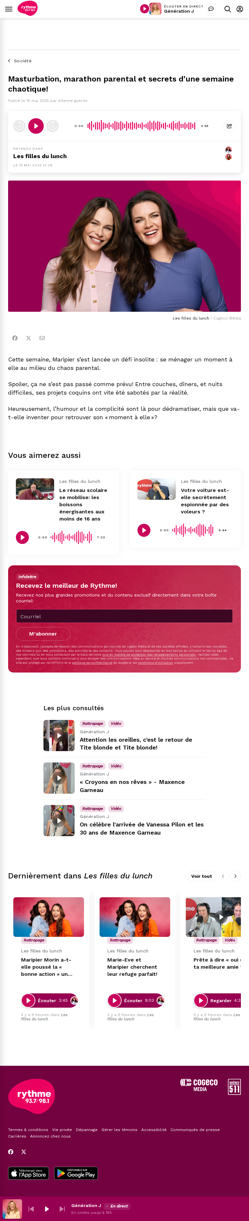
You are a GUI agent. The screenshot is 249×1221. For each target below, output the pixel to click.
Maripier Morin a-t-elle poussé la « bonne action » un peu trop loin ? (46, 967)
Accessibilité (154, 1129)
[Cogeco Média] (199, 1089)
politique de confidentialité (92, 662)
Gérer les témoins (119, 1129)
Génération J (179, 11)
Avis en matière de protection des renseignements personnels (149, 654)
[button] (31, 1208)
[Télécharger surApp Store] (28, 1174)
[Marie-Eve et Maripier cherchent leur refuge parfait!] (135, 917)
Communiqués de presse (195, 1129)
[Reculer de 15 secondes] (19, 126)
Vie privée (62, 1129)
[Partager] (229, 126)
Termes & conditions (28, 1129)
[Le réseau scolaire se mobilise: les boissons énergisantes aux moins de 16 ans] (35, 489)
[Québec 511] (234, 1093)
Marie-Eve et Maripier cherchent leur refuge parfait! (132, 967)
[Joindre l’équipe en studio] (211, 9)
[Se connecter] (240, 9)
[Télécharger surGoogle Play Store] (76, 1174)
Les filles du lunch (40, 156)
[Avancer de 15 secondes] (52, 126)
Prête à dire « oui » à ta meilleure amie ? (220, 963)
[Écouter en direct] (144, 9)
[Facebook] (15, 338)
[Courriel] (42, 338)
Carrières (17, 1136)
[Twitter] (28, 338)
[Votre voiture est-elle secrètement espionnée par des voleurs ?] (156, 489)
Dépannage (87, 1129)
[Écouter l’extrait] (36, 126)
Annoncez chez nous (50, 1136)
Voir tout (201, 876)
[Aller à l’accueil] (28, 14)
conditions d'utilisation (155, 662)
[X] (23, 1151)
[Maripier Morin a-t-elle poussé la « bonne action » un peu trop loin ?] (48, 917)
